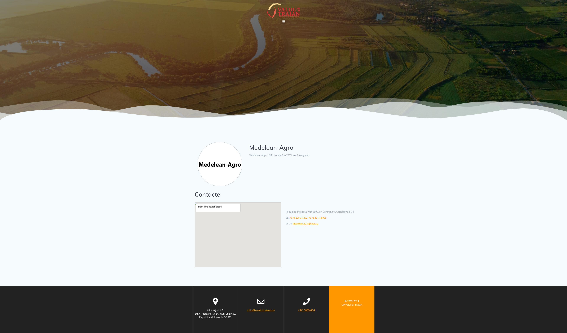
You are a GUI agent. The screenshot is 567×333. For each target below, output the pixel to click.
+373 (317, 217)
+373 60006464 (306, 310)
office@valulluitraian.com (261, 310)
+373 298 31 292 (298, 217)
